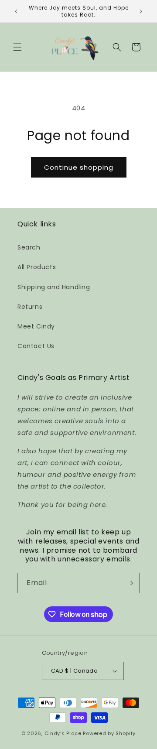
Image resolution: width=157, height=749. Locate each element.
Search (29, 247)
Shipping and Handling (53, 287)
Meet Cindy (36, 326)
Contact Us (36, 346)
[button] (17, 47)
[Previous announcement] (16, 11)
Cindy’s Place (63, 733)
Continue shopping (78, 167)
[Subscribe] (129, 583)
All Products (36, 267)
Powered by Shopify (109, 733)
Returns (29, 306)
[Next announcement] (140, 11)
